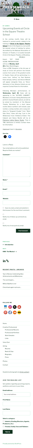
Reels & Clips (9, 351)
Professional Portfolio (12, 332)
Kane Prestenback (16, 5)
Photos (5, 361)
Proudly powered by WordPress (12, 443)
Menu (17, 19)
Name (5, 180)
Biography (8, 354)
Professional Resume (12, 330)
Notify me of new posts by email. (13, 225)
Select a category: (9, 418)
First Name (6, 400)
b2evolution (19, 129)
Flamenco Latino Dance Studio (13, 120)
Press (7, 357)
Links (6, 338)
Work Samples (9, 335)
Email (5, 189)
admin (7, 25)
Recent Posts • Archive (13, 269)
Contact (5, 365)
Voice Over (6, 342)
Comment (6, 154)
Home (5, 323)
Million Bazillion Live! (9, 284)
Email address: (8, 390)
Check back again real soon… (12, 287)
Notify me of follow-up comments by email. (14, 218)
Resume (7, 348)
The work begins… (8, 280)
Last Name (6, 409)
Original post (6, 129)
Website (5, 198)
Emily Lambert (24, 372)
